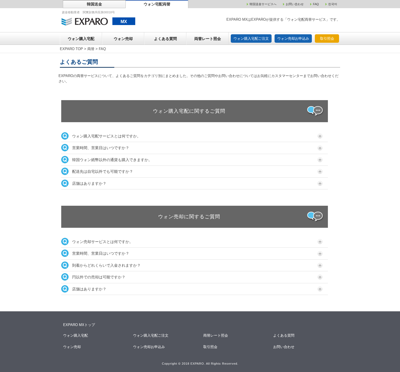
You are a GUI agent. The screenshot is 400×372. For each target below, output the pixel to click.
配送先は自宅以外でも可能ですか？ (102, 171)
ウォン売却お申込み (293, 38)
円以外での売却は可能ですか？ (98, 277)
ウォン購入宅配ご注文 (251, 38)
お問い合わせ (284, 347)
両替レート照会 (207, 38)
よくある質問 (165, 38)
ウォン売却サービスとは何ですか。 (102, 241)
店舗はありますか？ (89, 183)
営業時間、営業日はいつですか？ (100, 148)
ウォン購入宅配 (81, 38)
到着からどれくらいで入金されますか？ (106, 265)
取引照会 (327, 38)
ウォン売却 (123, 38)
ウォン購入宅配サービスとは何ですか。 (106, 136)
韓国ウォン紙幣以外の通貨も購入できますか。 (112, 160)
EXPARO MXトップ (79, 325)
